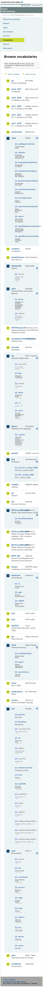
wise (13, 955)
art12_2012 (16, 89)
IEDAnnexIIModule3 (18, 532)
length (20, 898)
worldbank (16, 964)
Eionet (12, 15)
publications (17, 692)
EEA (12, 2)
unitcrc (20, 410)
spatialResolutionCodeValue (21, 236)
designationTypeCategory (21, 171)
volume (20, 946)
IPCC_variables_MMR (21, 475)
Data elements (8, 32)
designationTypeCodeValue (21, 181)
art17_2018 (16, 123)
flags (20, 373)
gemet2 (14, 453)
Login (24, 5)
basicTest (21, 715)
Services (6, 44)
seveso (14, 700)
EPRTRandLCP (18, 328)
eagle (20, 592)
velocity (21, 936)
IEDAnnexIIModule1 (18, 510)
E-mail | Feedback (9, 979)
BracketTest (21, 722)
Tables (5, 28)
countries (21, 435)
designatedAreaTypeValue (21, 162)
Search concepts (30, 74)
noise (13, 683)
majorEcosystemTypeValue (21, 206)
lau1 (13, 613)
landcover (15, 575)
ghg (13, 459)
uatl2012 (21, 601)
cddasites (21, 152)
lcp (12, 637)
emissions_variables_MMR (21, 468)
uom (13, 851)
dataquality (16, 266)
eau (19, 738)
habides (15, 485)
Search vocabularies (14, 74)
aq (12, 81)
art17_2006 (16, 106)
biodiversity (16, 132)
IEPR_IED (15, 556)
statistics (21, 917)
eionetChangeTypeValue (21, 189)
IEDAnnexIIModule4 (18, 545)
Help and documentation (11, 19)
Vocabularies (8, 40)
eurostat (15, 347)
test (13, 709)
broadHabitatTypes (21, 653)
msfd (13, 645)
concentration (21, 877)
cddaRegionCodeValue (21, 144)
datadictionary (17, 257)
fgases (14, 426)
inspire (14, 567)
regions (21, 216)
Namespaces (7, 48)
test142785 (21, 784)
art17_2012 (16, 115)
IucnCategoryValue (21, 198)
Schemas (6, 36)
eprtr (13, 289)
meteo (20, 908)
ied (12, 502)
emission (21, 887)
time (19, 927)
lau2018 (14, 626)
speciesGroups (21, 672)
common (15, 249)
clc (19, 584)
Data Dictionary (20, 15)
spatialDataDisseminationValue (21, 226)
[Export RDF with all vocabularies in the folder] (37, 138)
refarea (20, 392)
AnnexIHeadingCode (21, 518)
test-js (20, 775)
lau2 (13, 619)
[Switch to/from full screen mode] (29, 5)
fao (12, 356)
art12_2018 (16, 98)
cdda (13, 138)
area (19, 868)
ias (12, 493)
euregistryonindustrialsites (18, 339)
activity (20, 299)
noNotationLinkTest (21, 768)
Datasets (6, 23)
